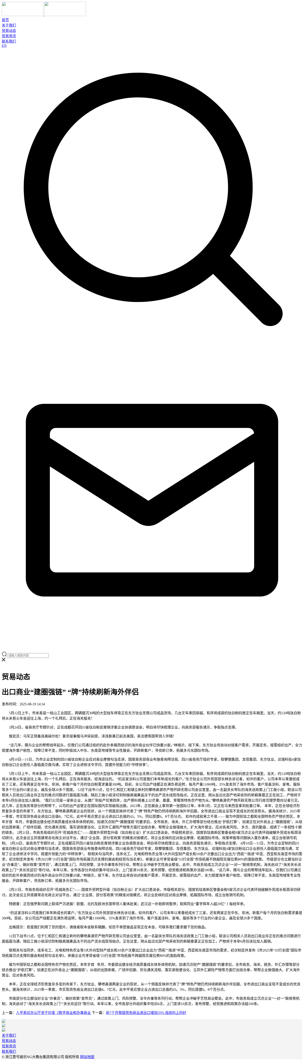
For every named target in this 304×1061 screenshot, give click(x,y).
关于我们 (9, 25)
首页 (5, 20)
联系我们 (9, 41)
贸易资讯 (9, 36)
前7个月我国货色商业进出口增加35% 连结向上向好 (146, 1013)
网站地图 (87, 1057)
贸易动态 (9, 31)
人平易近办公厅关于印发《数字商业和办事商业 (53, 1013)
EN (4, 45)
